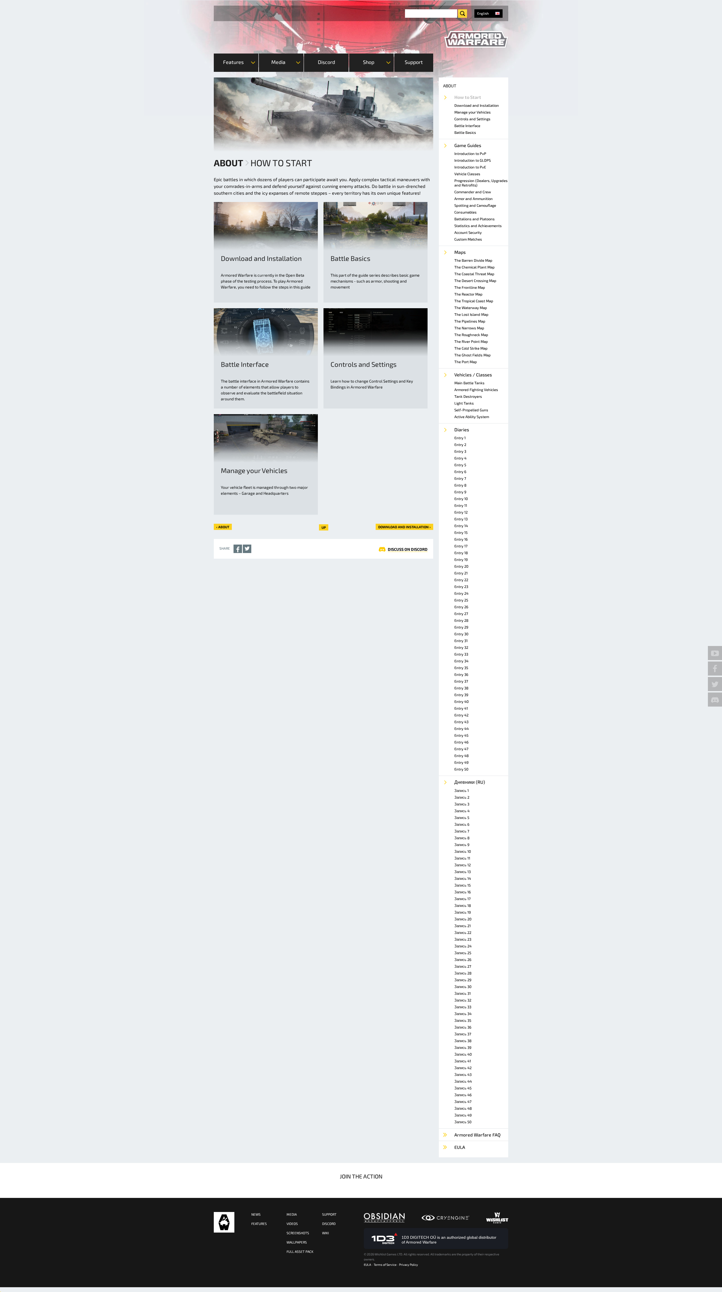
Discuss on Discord (408, 549)
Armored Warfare (224, 1222)
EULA (367, 1264)
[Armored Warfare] (476, 39)
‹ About (222, 527)
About (228, 162)
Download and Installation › (404, 527)
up (324, 527)
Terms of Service (385, 1264)
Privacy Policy (408, 1264)
